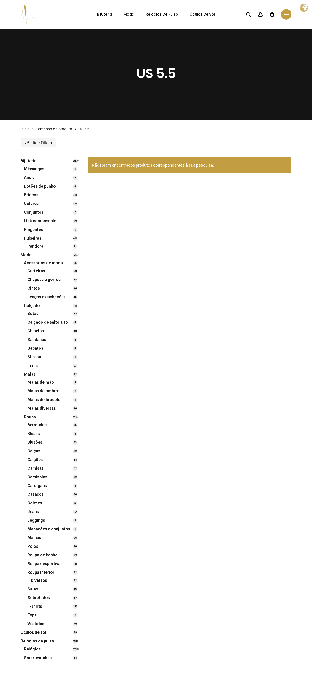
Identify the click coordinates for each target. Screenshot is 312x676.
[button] (286, 14)
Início (25, 129)
